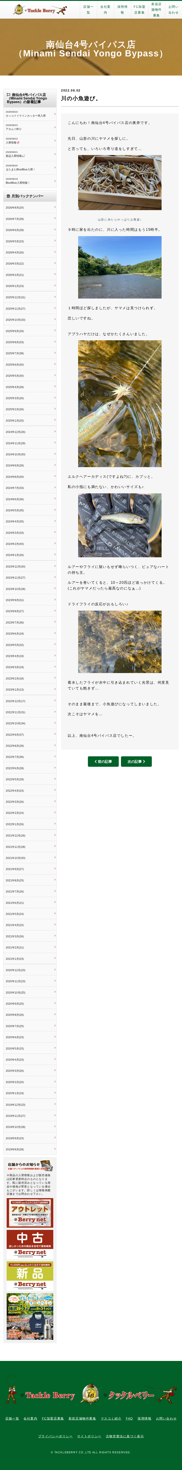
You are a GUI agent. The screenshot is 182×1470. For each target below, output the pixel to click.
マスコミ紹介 (111, 1418)
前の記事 (105, 761)
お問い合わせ (173, 9)
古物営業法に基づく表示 (125, 1436)
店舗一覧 (88, 9)
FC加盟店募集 (139, 9)
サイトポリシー (89, 1436)
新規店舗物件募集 (156, 9)
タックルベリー (40, 10)
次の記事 (135, 761)
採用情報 (122, 9)
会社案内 (105, 9)
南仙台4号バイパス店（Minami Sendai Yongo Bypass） (91, 49)
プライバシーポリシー (55, 1436)
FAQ (129, 1418)
